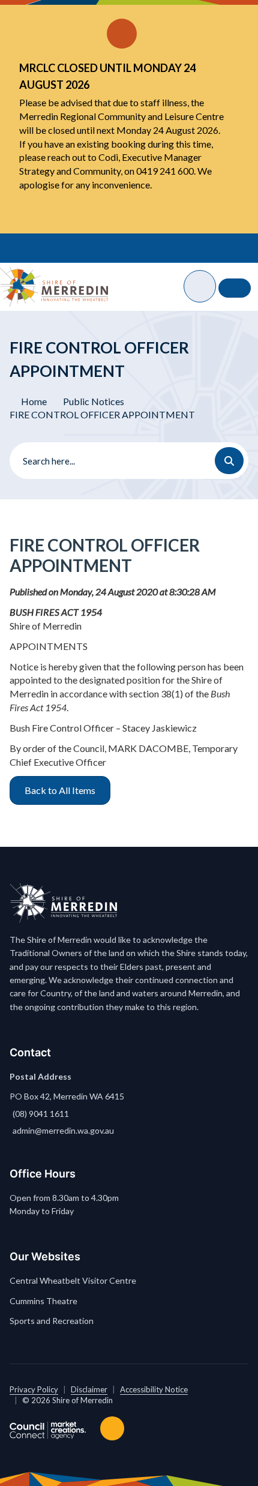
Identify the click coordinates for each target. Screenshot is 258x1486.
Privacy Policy (34, 1389)
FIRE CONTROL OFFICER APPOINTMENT (102, 414)
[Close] (228, 18)
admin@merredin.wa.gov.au (63, 1130)
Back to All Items (60, 790)
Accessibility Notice (154, 1389)
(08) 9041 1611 (41, 1113)
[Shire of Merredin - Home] (54, 287)
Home (34, 401)
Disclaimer (89, 1389)
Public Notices (93, 401)
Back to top (114, 1428)
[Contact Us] (234, 288)
